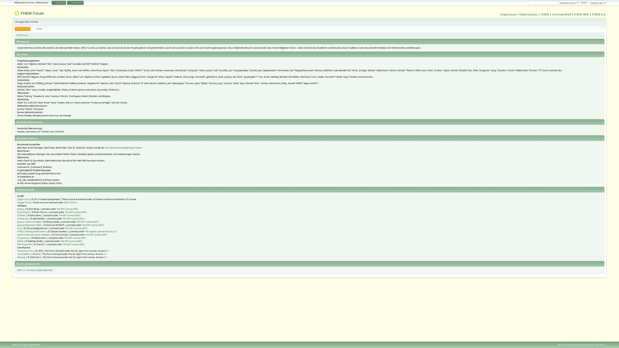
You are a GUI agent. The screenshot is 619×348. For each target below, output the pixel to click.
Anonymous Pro (25, 250)
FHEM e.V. (599, 14)
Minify (20, 241)
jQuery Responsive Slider (29, 225)
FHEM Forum (32, 13)
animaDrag (22, 218)
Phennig (21, 257)
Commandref (561, 14)
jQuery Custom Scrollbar (29, 221)
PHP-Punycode (24, 244)
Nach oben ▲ (601, 344)
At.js (19, 228)
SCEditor (21, 215)
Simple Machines (44, 270)
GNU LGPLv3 (70, 202)
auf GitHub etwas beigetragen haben (123, 147)
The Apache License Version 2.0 (100, 231)
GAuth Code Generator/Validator (33, 234)
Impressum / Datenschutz (519, 14)
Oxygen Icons (24, 202)
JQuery (20, 209)
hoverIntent (23, 212)
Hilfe (559, 344)
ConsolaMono (24, 254)
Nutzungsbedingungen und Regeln (578, 344)
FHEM (545, 14)
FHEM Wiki (581, 14)
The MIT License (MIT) (67, 209)
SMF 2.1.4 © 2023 (26, 270)
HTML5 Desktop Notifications (31, 231)
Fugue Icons (23, 199)
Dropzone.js (23, 238)
